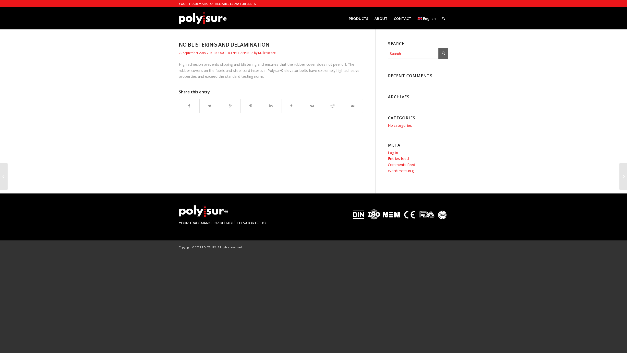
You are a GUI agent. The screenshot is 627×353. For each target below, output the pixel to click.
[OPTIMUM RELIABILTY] (4, 176)
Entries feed (398, 158)
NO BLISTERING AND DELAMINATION (224, 44)
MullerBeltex (267, 53)
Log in (393, 152)
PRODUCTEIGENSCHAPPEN (231, 53)
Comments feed (401, 164)
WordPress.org (401, 170)
